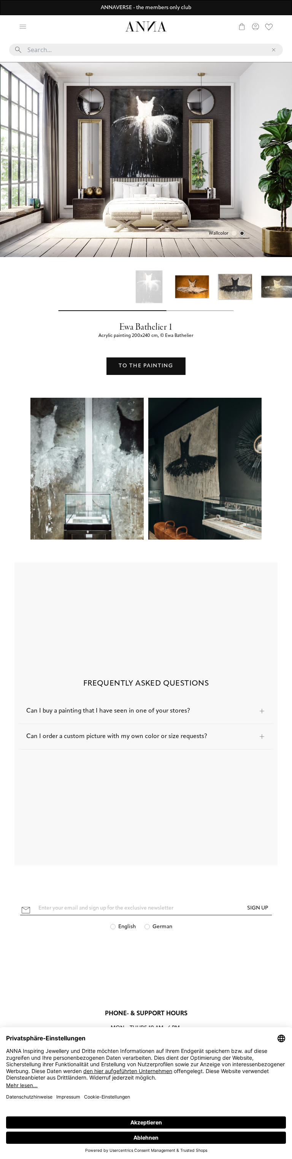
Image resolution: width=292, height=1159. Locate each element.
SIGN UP (257, 908)
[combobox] (146, 53)
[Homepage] (146, 26)
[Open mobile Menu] (22, 27)
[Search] (36, 27)
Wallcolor (219, 233)
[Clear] (273, 50)
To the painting (146, 366)
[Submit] (18, 50)
